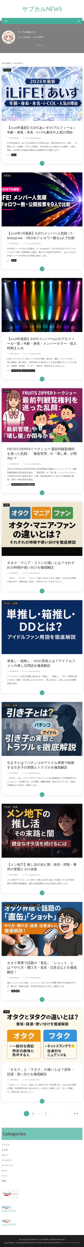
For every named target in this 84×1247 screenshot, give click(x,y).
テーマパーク (7, 1165)
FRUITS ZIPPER (17, 484)
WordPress (57, 1242)
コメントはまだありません (33, 138)
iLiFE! (14, 155)
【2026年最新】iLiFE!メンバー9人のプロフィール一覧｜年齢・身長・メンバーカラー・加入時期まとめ (42, 343)
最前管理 (31, 484)
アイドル (7, 70)
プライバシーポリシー (71, 1242)
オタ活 (6, 505)
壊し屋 (25, 484)
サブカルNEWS (42, 9)
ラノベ (5, 1175)
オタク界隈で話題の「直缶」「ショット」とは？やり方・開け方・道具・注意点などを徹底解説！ (42, 967)
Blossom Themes (35, 1242)
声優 (38, 905)
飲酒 (17, 991)
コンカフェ (23, 905)
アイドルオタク (16, 370)
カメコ (5, 1155)
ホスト (32, 905)
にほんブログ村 (8, 1210)
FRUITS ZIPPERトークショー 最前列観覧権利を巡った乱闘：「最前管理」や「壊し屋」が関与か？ (42, 453)
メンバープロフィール (28, 370)
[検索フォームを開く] (78, 20)
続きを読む (39, 163)
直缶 (13, 991)
